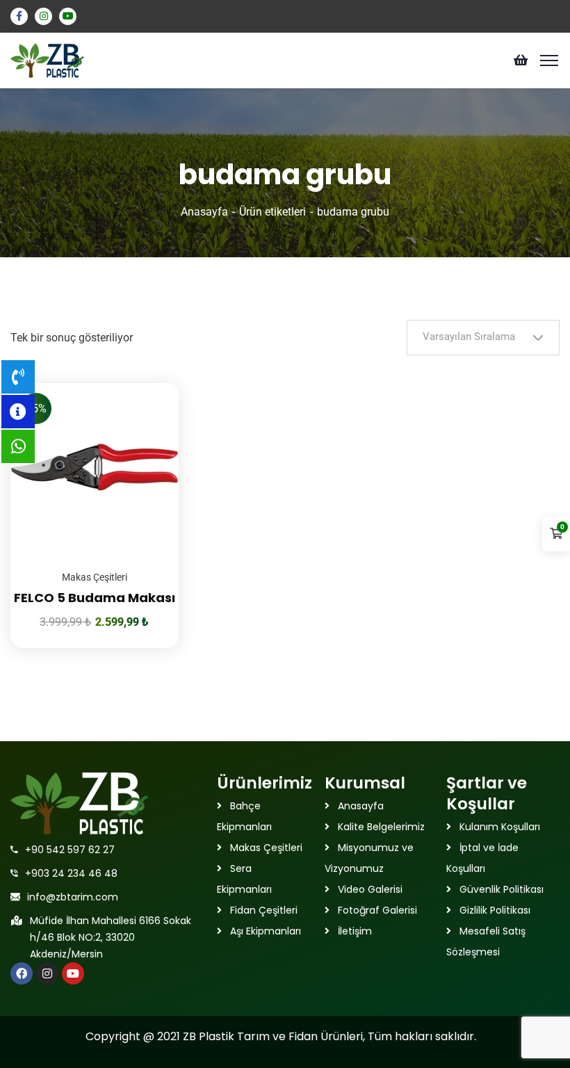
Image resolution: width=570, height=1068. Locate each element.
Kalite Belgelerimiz (381, 827)
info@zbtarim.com (72, 897)
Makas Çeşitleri (94, 577)
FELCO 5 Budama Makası (94, 597)
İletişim (355, 931)
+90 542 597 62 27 (70, 850)
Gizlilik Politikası (494, 910)
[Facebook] (21, 973)
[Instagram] (47, 973)
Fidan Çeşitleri (264, 910)
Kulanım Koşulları (499, 827)
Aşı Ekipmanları (265, 931)
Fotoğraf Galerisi (377, 910)
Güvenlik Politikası (501, 889)
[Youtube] (73, 973)
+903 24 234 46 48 (71, 873)
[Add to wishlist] (151, 418)
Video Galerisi (370, 889)
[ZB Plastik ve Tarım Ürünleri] (47, 59)
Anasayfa (204, 211)
